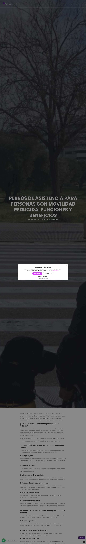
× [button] (66, 265)
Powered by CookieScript (43, 278)
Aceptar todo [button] (37, 273)
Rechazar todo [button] (48, 273)
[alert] (43, 272)
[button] (43, 276)
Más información (56, 270)
